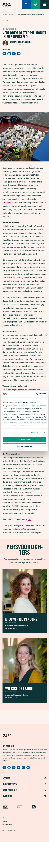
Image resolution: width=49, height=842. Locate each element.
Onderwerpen (10, 784)
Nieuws (11, 15)
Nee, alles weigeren (24, 446)
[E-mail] (19, 53)
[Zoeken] (26, 4)
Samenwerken (10, 790)
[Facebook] (14, 53)
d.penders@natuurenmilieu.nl (16, 625)
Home (5, 15)
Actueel (7, 778)
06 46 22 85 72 (11, 698)
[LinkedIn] (4, 53)
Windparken (8, 202)
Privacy (5, 821)
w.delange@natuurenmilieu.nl (16, 695)
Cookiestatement (8, 824)
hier (29, 519)
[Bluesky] (9, 53)
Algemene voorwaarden (10, 818)
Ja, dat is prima (24, 440)
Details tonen (36, 432)
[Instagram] (13, 768)
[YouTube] (23, 768)
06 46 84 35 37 (11, 628)
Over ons (7, 795)
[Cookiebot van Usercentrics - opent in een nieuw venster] (36, 394)
